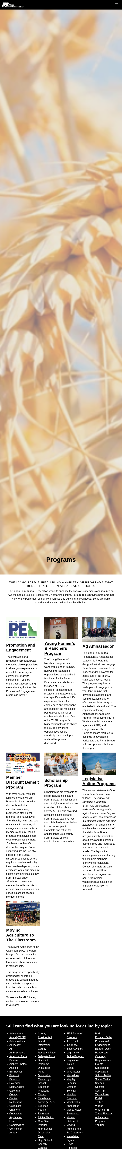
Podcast (99, 1033)
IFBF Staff (72, 1041)
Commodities (16, 1125)
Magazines (73, 1075)
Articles (13, 1067)
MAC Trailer (73, 1071)
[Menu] (117, 5)
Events (42, 1094)
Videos (99, 1106)
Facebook (43, 1113)
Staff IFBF (100, 1090)
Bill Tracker (15, 1071)
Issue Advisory (75, 1048)
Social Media (102, 1079)
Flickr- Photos (46, 1117)
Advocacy (14, 1045)
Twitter (99, 1102)
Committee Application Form (15, 1117)
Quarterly (100, 1056)
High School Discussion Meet (45, 1132)
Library (70, 1067)
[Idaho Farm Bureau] (13, 5)
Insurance (72, 1045)
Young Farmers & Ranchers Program (103, 1117)
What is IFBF (102, 1109)
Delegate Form (46, 1056)
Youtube (100, 1125)
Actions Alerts (17, 1041)
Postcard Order (103, 1037)
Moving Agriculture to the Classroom (75, 1129)
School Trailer (103, 1075)
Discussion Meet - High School (44, 1079)
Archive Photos (18, 1064)
